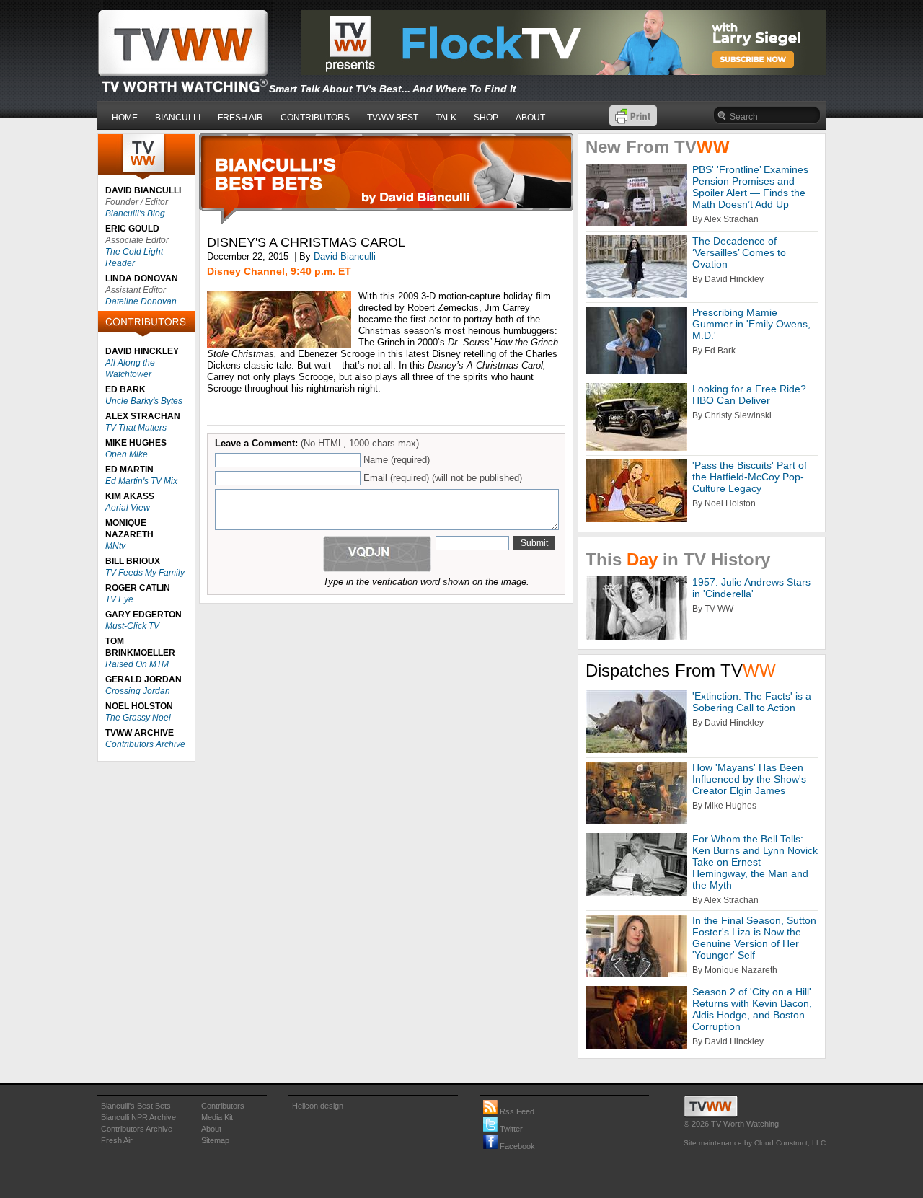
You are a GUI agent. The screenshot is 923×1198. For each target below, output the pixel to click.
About (211, 1128)
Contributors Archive (145, 744)
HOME (125, 118)
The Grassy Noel (138, 718)
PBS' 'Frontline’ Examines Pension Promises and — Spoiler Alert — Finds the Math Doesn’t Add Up (750, 187)
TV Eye (119, 599)
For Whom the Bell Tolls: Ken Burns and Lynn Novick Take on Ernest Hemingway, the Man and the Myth (755, 862)
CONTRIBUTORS (315, 118)
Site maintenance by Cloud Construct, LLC (755, 1143)
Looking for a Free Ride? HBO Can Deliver (749, 394)
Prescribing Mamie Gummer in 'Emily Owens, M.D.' (751, 324)
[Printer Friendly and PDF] (633, 123)
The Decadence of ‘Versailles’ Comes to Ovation (739, 252)
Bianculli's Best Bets (136, 1105)
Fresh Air (117, 1140)
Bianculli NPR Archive (138, 1117)
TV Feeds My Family (145, 573)
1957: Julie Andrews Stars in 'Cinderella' (751, 587)
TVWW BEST (392, 118)
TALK (446, 118)
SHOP (486, 118)
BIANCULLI (177, 118)
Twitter (510, 1128)
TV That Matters (136, 428)
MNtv (115, 546)
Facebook (516, 1146)
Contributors (222, 1105)
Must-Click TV (132, 626)
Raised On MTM (137, 664)
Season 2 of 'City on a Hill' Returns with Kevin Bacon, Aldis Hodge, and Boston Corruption (752, 1009)
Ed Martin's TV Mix (141, 481)
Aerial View (127, 508)
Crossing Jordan (137, 691)
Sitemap (215, 1140)
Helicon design (317, 1105)
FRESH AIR (240, 118)
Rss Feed (516, 1111)
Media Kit (217, 1117)
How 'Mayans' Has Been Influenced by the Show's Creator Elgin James (749, 779)
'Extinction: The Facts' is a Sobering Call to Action (751, 701)
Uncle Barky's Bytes (143, 401)
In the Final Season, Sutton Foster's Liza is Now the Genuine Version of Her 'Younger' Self (754, 938)
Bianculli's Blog (135, 213)
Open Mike (126, 454)
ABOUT (530, 118)
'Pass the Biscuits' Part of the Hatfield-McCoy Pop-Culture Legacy (749, 476)
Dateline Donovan (141, 301)
